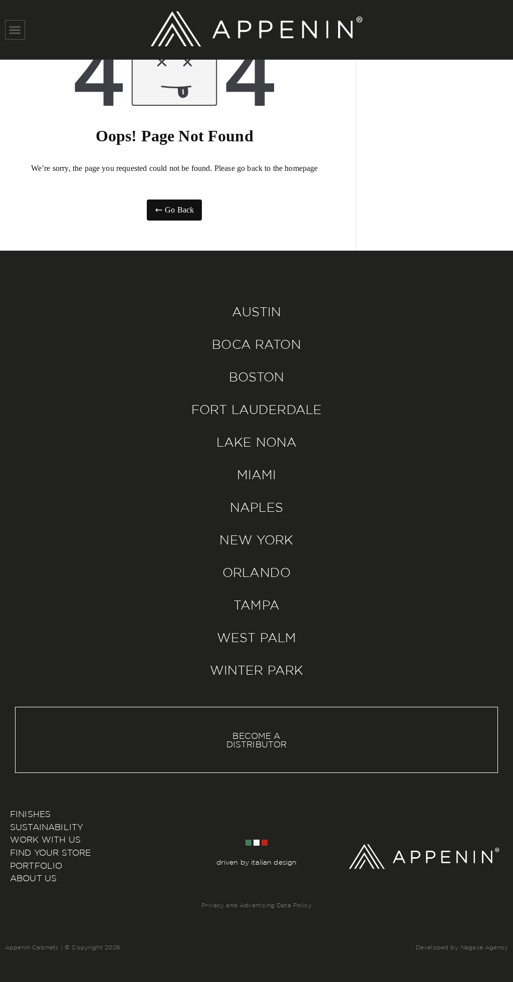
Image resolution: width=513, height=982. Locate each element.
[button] (15, 30)
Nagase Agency (484, 947)
